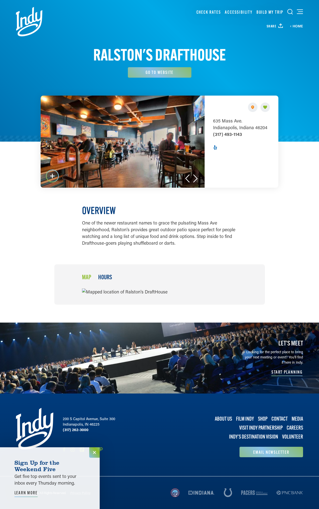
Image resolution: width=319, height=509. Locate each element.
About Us (223, 418)
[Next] (195, 178)
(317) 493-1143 (227, 134)
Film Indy (245, 418)
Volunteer (292, 436)
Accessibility (238, 12)
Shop (262, 418)
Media (297, 418)
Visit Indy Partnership (261, 427)
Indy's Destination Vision (253, 436)
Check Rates (208, 12)
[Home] (29, 21)
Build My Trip (269, 12)
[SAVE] (265, 107)
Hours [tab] (105, 277)
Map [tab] (86, 277)
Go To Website (159, 72)
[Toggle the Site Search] (290, 11)
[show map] (252, 107)
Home (298, 26)
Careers (295, 427)
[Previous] (187, 178)
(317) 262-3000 (75, 429)
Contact (279, 418)
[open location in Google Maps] (124, 291)
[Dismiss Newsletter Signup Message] (94, 452)
